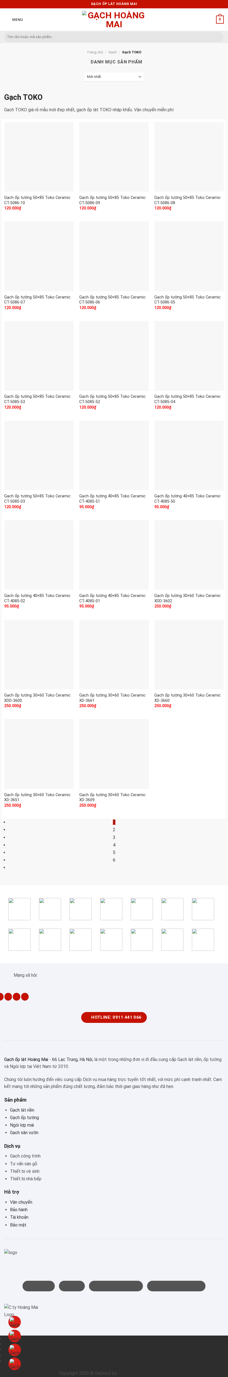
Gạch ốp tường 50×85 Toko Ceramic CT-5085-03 (37, 499)
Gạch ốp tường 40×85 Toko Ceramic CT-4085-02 (37, 598)
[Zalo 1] (14, 1336)
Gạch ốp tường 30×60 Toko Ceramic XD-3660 (187, 698)
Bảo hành (19, 1209)
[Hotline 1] (14, 1322)
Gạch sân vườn (24, 1132)
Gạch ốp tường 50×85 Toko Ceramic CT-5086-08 (187, 200)
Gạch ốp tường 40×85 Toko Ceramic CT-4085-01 (112, 598)
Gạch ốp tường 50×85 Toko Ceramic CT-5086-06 (112, 300)
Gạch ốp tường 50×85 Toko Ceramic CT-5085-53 (37, 399)
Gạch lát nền (22, 1110)
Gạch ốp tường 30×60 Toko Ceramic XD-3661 (112, 698)
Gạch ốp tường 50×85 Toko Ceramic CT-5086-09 (112, 200)
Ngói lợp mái (22, 1125)
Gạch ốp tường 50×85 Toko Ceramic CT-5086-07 (37, 300)
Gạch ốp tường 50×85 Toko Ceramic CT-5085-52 (112, 399)
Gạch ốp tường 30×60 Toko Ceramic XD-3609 (112, 798)
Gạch (112, 52)
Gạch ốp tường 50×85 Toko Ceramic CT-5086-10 (37, 200)
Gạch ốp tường (24, 1117)
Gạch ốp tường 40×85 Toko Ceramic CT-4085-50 (187, 499)
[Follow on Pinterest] (8, 997)
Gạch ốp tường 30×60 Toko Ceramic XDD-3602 (187, 598)
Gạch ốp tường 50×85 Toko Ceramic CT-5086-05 (187, 300)
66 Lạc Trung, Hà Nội (72, 1059)
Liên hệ (114, 1361)
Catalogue (114, 1350)
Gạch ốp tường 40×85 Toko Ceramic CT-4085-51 (112, 499)
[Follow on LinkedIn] (16, 997)
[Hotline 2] (14, 1350)
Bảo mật (18, 1225)
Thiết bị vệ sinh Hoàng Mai (143, 1373)
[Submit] (218, 37)
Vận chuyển (21, 1202)
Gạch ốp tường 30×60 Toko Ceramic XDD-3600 (37, 698)
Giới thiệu (114, 1338)
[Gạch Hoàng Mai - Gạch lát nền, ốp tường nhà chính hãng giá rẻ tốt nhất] (114, 20)
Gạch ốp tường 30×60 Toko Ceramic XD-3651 (37, 798)
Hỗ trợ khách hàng (114, 1355)
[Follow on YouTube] (25, 997)
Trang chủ (95, 52)
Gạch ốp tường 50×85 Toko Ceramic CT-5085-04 (187, 399)
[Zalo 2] (14, 1364)
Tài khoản (19, 1217)
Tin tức (114, 1344)
